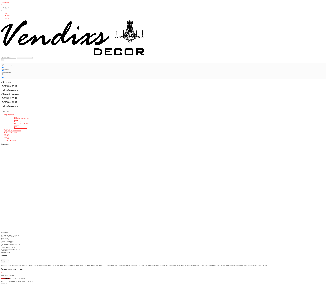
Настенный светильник (21, 121)
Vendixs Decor (5, 2)
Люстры (16, 117)
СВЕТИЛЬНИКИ (9, 114)
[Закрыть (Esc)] (6, 283)
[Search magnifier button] (2, 60)
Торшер (16, 125)
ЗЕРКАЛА (7, 129)
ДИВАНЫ (7, 135)
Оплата (6, 16)
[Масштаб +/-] (1, 283)
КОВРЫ (6, 137)
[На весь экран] (3, 283)
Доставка (6, 18)
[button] (163, 11)
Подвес (16, 120)
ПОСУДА (7, 138)
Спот (15, 126)
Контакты (7, 15)
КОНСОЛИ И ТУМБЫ (11, 132)
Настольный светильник (21, 123)
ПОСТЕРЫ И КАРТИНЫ (11, 140)
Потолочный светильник (21, 118)
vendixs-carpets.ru (5, 278)
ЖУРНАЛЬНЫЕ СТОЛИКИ (12, 131)
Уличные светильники (20, 128)
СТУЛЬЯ (6, 134)
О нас (5, 13)
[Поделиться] (4, 283)
